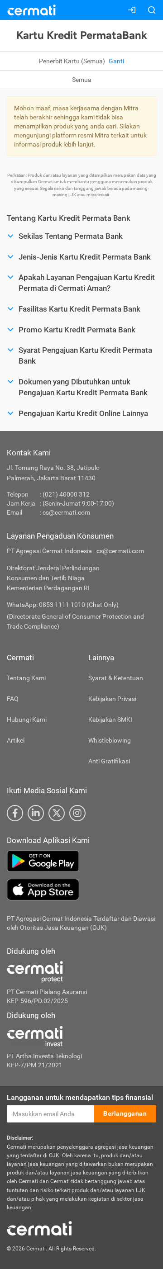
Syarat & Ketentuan (115, 678)
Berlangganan (125, 1113)
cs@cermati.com (66, 512)
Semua (81, 79)
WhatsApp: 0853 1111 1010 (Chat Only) (63, 604)
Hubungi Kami (27, 719)
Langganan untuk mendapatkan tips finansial (80, 1097)
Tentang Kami (26, 678)
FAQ (13, 698)
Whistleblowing (109, 740)
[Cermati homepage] (39, 1228)
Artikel (15, 740)
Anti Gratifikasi (109, 761)
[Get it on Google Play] (81, 861)
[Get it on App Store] (81, 889)
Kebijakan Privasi (112, 698)
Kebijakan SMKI (110, 719)
